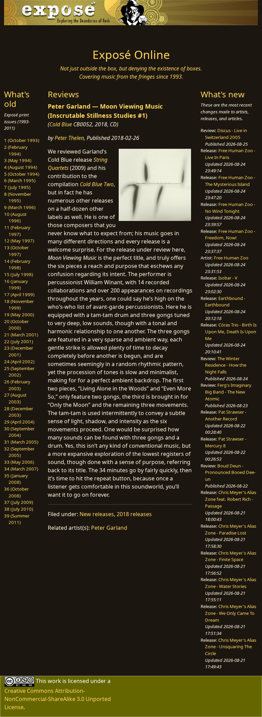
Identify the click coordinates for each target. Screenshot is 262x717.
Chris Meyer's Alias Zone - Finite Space (230, 556)
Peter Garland (109, 527)
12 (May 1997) (19, 241)
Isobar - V (227, 278)
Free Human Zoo (231, 258)
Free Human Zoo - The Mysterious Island (230, 180)
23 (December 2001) (18, 351)
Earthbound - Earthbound (225, 301)
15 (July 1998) (18, 274)
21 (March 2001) (21, 335)
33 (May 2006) (19, 462)
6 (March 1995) (19, 180)
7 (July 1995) (17, 187)
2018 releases (134, 514)
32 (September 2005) (19, 452)
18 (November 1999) (19, 304)
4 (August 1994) (20, 167)
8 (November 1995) (17, 197)
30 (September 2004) (19, 432)
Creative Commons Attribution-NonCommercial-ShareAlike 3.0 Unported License (57, 699)
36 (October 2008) (16, 492)
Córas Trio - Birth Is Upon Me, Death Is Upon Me (231, 331)
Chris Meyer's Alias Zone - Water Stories (230, 582)
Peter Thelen (69, 138)
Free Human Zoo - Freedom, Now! (230, 234)
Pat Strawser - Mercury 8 (225, 442)
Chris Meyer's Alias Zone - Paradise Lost (230, 529)
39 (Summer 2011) (16, 519)
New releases (96, 514)
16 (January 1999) (16, 284)
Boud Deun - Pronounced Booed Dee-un (230, 472)
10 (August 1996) (15, 217)
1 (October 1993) (21, 140)
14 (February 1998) (17, 264)
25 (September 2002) (19, 371)
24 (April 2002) (19, 361)
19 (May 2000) (19, 315)
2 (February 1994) (16, 150)
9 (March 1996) (19, 207)
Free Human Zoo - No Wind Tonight (230, 207)
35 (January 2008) (16, 479)
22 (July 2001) (18, 341)
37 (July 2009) (18, 502)
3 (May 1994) (17, 160)
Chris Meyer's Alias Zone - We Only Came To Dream (230, 613)
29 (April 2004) (19, 422)
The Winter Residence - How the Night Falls (225, 365)
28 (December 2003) (18, 411)
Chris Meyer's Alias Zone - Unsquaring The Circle (230, 646)
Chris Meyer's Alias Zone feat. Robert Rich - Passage (230, 499)
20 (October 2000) (16, 324)
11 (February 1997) (17, 230)
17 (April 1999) (19, 294)
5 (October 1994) (21, 174)
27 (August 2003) (15, 398)
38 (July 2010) (18, 509)
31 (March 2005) (21, 442)
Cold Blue (60, 124)
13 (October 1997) (16, 250)
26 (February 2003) (17, 385)
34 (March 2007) (21, 469)
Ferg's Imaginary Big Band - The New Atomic (228, 391)
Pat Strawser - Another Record (225, 415)
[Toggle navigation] (25, 35)
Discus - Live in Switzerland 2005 (226, 133)
